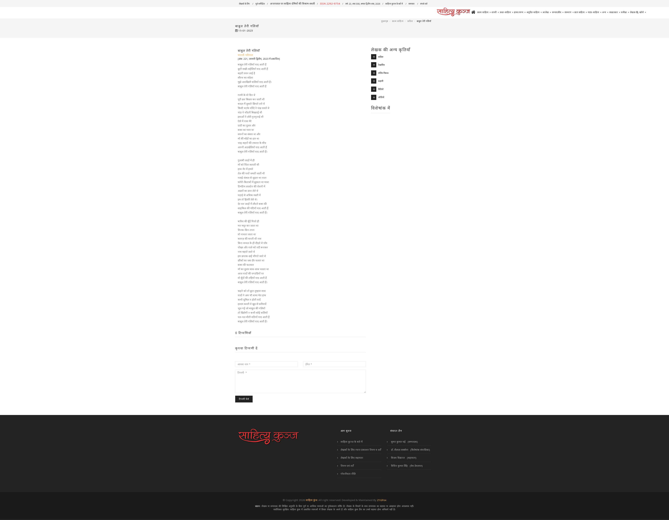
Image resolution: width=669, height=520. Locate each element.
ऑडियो (381, 97)
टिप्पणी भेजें (244, 399)
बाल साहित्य (580, 12)
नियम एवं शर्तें (347, 465)
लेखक (633, 12)
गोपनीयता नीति (348, 473)
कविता (410, 21)
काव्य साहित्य (484, 12)
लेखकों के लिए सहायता (352, 457)
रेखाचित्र (381, 64)
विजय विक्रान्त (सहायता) (403, 457)
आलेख (547, 12)
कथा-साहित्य (506, 12)
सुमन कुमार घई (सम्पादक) (404, 441)
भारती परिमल (245, 55)
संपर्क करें (424, 3)
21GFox (381, 500)
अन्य (605, 12)
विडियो (380, 89)
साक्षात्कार (614, 12)
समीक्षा (625, 12)
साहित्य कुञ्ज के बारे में (394, 3)
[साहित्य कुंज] (453, 12)
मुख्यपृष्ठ (384, 21)
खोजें (642, 12)
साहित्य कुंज (311, 500)
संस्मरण (569, 12)
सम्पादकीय (558, 12)
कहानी (380, 81)
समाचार (412, 3)
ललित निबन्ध (383, 73)
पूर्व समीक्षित (260, 3)
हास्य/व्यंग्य (520, 12)
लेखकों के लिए (244, 3)
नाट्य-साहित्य (595, 12)
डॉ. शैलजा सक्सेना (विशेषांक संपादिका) (410, 449)
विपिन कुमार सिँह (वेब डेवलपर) (406, 465)
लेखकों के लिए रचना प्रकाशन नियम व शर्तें (361, 449)
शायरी (495, 12)
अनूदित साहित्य (534, 12)
